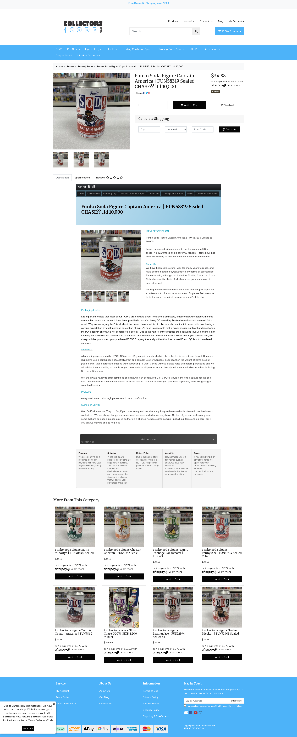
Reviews (101, 177)
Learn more (233, 85)
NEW (59, 49)
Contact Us (206, 21)
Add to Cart (191, 105)
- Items (230, 31)
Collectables (93, 193)
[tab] (62, 177)
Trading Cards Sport (171, 49)
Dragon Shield (64, 55)
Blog (220, 21)
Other (81, 193)
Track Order (62, 697)
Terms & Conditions (216, 706)
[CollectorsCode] (83, 26)
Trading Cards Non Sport (137, 49)
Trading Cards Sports (173, 193)
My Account (235, 21)
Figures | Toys (93, 49)
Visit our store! (118, 440)
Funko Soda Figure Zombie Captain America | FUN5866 (73, 632)
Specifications (82, 177)
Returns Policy (151, 703)
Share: (139, 93)
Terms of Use (150, 690)
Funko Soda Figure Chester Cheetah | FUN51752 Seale (122, 551)
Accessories (211, 49)
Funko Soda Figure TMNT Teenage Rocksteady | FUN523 (170, 553)
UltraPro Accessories (89, 55)
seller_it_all (86, 186)
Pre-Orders (73, 49)
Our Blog (104, 697)
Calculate (230, 129)
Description (62, 177)
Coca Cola (154, 193)
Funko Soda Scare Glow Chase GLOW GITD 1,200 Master (120, 634)
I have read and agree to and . (214, 706)
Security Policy (151, 709)
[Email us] (186, 713)
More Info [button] (28, 728)
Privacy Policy (150, 697)
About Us (189, 21)
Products (173, 21)
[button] (227, 105)
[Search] (196, 31)
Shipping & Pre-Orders (156, 716)
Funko (111, 49)
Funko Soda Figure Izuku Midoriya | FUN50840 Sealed (74, 551)
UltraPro (194, 49)
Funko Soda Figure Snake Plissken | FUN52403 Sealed (220, 632)
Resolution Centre (66, 703)
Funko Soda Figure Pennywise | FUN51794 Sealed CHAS (222, 553)
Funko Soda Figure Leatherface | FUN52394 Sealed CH (169, 634)
